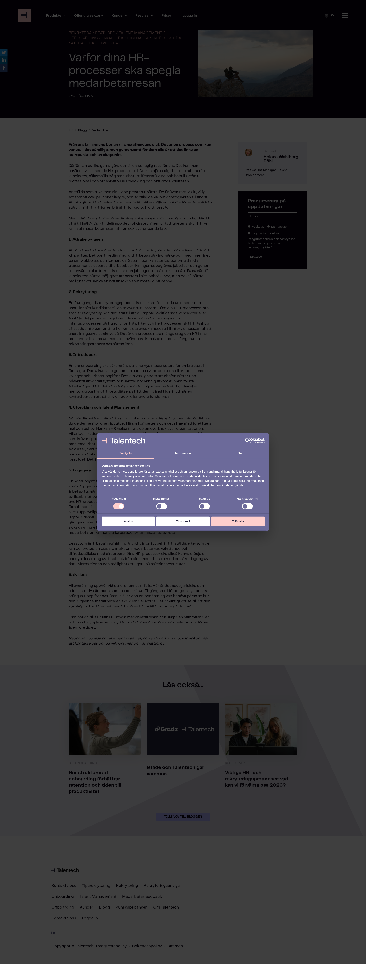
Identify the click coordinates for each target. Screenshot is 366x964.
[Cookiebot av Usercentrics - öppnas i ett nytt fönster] (248, 440)
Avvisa (128, 521)
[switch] (161, 506)
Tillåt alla (238, 521)
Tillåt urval (183, 521)
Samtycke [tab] (125, 453)
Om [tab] (240, 453)
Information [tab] (183, 453)
